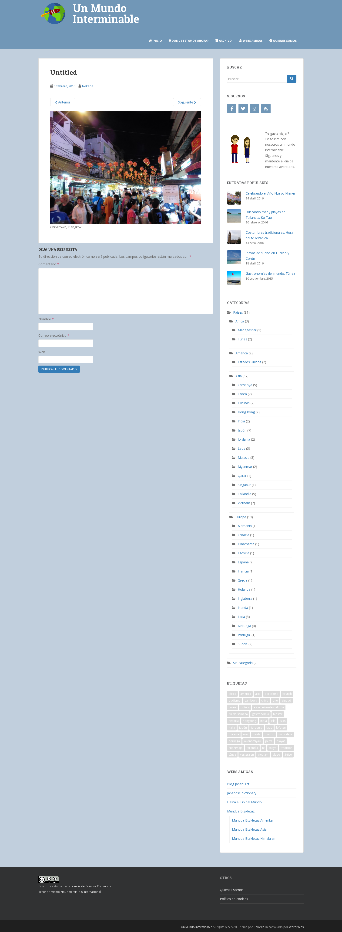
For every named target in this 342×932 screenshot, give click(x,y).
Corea (242, 394)
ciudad (286, 700)
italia (232, 728)
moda (257, 734)
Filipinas (244, 403)
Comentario (48, 264)
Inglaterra (245, 598)
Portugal (244, 635)
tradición (286, 748)
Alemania (245, 526)
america (245, 694)
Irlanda (243, 607)
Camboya (245, 385)
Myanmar (245, 466)
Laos (241, 448)
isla (273, 721)
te (263, 748)
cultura (245, 707)
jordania (256, 728)
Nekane (87, 86)
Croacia (243, 535)
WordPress (296, 927)
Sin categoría (243, 663)
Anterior (63, 102)
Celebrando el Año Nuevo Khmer (270, 193)
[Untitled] (125, 167)
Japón (242, 430)
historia (234, 721)
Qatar (242, 475)
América (241, 353)
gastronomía (260, 714)
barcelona (271, 694)
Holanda (244, 589)
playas (281, 741)
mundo (269, 734)
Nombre (46, 319)
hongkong (249, 721)
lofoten (281, 728)
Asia (238, 376)
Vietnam (244, 503)
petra (268, 741)
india (263, 721)
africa (232, 694)
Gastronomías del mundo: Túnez (270, 273)
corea (232, 707)
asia (258, 694)
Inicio (157, 41)
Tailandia (244, 494)
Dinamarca (246, 544)
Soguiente (186, 102)
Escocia (243, 553)
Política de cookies (234, 899)
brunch (287, 694)
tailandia (252, 748)
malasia (234, 734)
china (264, 700)
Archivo (225, 41)
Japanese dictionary (241, 793)
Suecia (243, 644)
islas (282, 721)
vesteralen (247, 755)
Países (238, 312)
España (243, 562)
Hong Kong (246, 412)
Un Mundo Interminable (196, 927)
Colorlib (259, 927)
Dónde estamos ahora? (189, 41)
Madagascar (247, 330)
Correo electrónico (53, 335)
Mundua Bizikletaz (241, 811)
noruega (234, 741)
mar (245, 734)
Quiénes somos (284, 41)
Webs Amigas (252, 41)
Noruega (244, 626)
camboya (251, 700)
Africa (239, 321)
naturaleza (285, 734)
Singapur (244, 485)
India (241, 421)
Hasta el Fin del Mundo (244, 802)
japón (243, 728)
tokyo (272, 748)
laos (269, 728)
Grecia (242, 580)
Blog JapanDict (238, 784)
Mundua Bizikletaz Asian (250, 829)
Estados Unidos (249, 362)
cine (275, 700)
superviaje (235, 748)
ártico (288, 755)
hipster (277, 714)
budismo (235, 700)
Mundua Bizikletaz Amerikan (253, 820)
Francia (243, 571)
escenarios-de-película (269, 707)
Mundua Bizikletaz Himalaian (253, 838)
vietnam (263, 755)
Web (41, 352)
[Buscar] (291, 79)
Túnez (242, 339)
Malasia (243, 457)
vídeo (276, 755)
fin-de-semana (238, 714)
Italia (241, 616)
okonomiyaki (252, 741)
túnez (232, 755)
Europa (240, 517)
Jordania (244, 439)
